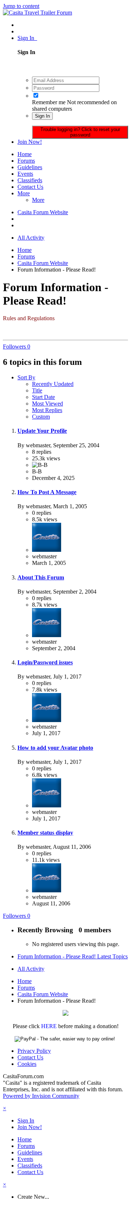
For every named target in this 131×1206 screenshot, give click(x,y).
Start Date (43, 397)
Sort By (26, 377)
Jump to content (21, 6)
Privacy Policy (34, 1051)
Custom (41, 416)
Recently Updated (53, 384)
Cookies (26, 1064)
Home (24, 154)
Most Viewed (47, 403)
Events (25, 174)
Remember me (49, 102)
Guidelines (29, 167)
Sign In (27, 38)
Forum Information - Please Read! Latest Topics (72, 956)
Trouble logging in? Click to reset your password (80, 132)
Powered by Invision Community (41, 1096)
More (23, 193)
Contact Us (30, 187)
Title (37, 390)
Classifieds (29, 180)
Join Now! (29, 142)
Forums (26, 161)
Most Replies (47, 410)
